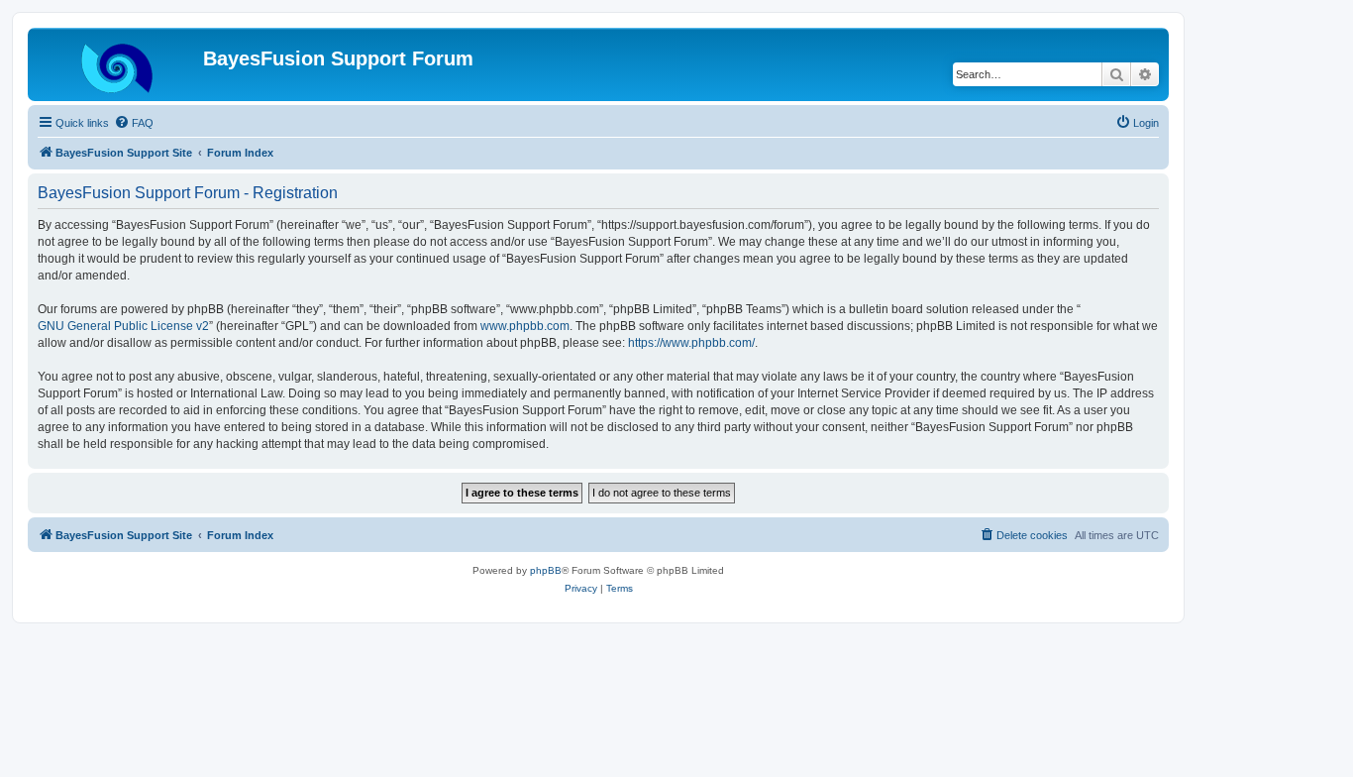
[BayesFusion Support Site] (118, 64)
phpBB (546, 570)
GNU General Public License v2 (123, 326)
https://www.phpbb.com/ (691, 343)
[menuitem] (134, 123)
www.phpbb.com (525, 326)
